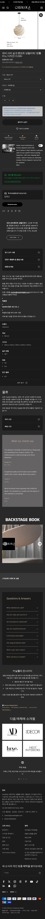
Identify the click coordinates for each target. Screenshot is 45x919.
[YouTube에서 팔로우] (31, 881)
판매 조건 (5, 845)
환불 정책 (5, 911)
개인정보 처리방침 (31, 830)
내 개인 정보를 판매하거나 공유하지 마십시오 (34, 854)
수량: (4, 96)
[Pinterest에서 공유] (15, 211)
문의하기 (7, 196)
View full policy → (6, 710)
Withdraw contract (31, 859)
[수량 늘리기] (13, 100)
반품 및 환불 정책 (31, 834)
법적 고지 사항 (15, 913)
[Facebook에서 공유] (8, 211)
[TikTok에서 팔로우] (37, 881)
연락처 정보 (5, 913)
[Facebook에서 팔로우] (3, 881)
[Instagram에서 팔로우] (14, 881)
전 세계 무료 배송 (15, 2)
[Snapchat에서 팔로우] (9, 885)
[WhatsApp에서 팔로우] (14, 885)
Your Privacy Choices (8, 853)
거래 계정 (5, 849)
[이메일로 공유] (19, 211)
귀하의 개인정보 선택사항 (33, 849)
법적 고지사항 (29, 845)
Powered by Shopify (18, 908)
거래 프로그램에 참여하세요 (12, 181)
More (17, 165)
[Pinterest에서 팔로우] (25, 881)
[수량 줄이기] (5, 100)
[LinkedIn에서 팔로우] (3, 885)
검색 (3, 841)
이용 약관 (28, 841)
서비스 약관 (25, 911)
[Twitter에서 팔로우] (9, 881)
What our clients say (22, 441)
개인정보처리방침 (15, 911)
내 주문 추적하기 (8, 834)
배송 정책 (28, 838)
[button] (22, 129)
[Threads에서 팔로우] (20, 881)
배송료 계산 (19, 62)
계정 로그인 (6, 838)
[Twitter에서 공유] (12, 211)
